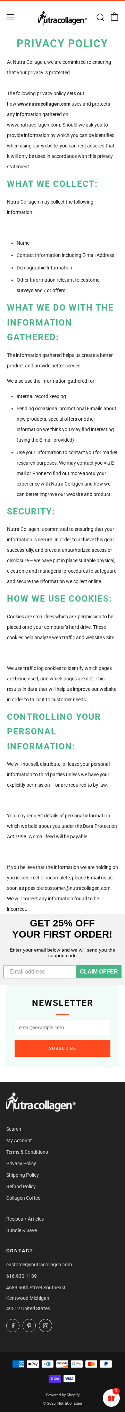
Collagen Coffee (23, 1198)
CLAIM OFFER (99, 972)
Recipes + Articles (25, 1219)
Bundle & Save (21, 1230)
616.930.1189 (21, 1276)
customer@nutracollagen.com (39, 1264)
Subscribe (62, 1048)
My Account (19, 1140)
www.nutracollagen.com (43, 104)
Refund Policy (21, 1186)
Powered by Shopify (63, 1395)
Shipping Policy (22, 1175)
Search (13, 1129)
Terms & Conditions (27, 1152)
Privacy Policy (21, 1163)
